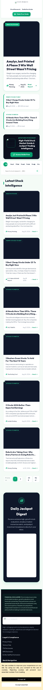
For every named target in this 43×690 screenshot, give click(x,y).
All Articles (6, 164)
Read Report (30, 86)
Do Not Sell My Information (11, 655)
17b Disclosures (8, 648)
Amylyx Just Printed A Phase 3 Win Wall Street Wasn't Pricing (21, 65)
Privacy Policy (7, 642)
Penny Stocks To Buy (22, 164)
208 (29, 479)
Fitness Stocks (17, 164)
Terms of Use (7, 645)
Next (36, 479)
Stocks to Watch (38, 164)
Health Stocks (11, 164)
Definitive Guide (27, 9)
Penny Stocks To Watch (33, 164)
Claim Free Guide (23, 14)
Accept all (21, 679)
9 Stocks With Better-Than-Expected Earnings (18, 406)
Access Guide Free (23, 154)
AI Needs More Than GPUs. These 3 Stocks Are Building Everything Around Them (21, 120)
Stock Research (15, 9)
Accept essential (21, 685)
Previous (7, 479)
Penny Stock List (27, 164)
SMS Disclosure (8, 651)
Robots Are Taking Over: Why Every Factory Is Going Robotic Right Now (20, 455)
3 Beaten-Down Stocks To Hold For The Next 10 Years (20, 359)
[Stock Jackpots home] (21, 4)
